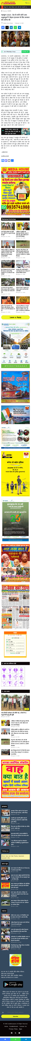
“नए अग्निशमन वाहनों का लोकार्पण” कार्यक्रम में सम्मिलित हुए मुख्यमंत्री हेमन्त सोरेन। (19, 842)
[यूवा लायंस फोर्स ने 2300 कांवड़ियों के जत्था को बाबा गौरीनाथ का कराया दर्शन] (5, 835)
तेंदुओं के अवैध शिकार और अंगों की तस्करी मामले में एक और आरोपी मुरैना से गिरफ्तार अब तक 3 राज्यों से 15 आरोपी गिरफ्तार (23, 253)
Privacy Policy (13, 1029)
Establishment (13, 1026)
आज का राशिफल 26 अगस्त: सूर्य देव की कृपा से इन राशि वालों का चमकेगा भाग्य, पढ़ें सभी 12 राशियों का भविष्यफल (23, 308)
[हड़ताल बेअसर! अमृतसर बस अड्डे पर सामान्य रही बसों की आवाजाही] (23, 282)
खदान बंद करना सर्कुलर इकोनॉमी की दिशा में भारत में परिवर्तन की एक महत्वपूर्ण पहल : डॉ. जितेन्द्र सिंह (20, 877)
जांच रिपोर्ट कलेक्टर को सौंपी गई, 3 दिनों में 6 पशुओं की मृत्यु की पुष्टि (8, 233)
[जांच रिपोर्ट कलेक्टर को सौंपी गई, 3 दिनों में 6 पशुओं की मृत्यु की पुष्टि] (8, 226)
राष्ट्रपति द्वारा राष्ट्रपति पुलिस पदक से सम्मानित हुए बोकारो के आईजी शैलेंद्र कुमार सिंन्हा (19, 819)
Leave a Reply (15, 317)
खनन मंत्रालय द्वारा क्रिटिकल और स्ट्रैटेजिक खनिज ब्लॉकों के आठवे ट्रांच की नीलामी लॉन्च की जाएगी (20, 885)
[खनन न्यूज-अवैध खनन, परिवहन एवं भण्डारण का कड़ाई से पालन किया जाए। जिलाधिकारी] (5, 894)
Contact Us (23, 1026)
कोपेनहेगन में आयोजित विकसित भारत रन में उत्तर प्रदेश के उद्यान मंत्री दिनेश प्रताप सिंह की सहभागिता (20, 938)
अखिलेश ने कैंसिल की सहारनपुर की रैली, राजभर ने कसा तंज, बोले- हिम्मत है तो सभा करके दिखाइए (22, 234)
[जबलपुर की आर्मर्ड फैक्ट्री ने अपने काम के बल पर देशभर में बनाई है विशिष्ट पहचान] (23, 264)
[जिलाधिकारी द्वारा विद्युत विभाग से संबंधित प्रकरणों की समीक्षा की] (5, 947)
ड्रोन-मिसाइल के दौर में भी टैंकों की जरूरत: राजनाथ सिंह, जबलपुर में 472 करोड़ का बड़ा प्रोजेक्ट (8, 272)
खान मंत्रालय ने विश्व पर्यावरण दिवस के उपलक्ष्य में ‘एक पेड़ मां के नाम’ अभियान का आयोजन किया (20, 902)
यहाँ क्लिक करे (25, 51)
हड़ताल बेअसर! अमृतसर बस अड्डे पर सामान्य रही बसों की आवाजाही (22, 289)
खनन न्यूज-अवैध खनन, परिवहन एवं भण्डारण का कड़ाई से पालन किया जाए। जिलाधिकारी (19, 894)
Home (4, 11)
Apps (20, 1029)
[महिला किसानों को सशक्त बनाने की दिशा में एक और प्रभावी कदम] (5, 924)
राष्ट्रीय (9, 11)
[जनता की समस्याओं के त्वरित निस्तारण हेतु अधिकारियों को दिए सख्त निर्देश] (5, 931)
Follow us (5, 851)
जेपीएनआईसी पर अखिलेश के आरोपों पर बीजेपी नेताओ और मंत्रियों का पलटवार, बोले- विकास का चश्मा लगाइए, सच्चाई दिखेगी (7, 253)
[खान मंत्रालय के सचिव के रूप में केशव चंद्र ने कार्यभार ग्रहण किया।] (5, 870)
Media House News (8, 23)
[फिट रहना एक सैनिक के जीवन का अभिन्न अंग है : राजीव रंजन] (5, 828)
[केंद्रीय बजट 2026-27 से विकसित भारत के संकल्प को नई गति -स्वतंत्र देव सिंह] (5, 917)
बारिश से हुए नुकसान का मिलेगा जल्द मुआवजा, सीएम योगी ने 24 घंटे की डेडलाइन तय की (8, 308)
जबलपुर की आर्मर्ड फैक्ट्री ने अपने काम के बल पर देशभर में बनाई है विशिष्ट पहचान (23, 271)
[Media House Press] (8, 2)
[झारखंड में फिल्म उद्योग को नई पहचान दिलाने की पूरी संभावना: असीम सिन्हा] (5, 813)
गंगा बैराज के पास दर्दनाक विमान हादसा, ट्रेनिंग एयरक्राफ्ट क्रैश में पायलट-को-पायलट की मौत (8, 290)
